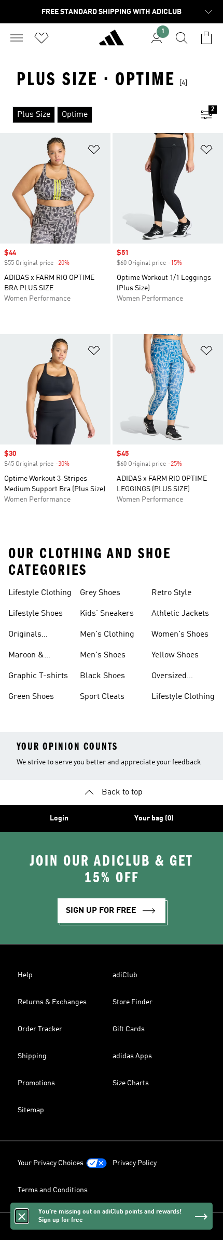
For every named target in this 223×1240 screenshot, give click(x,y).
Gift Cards (129, 1029)
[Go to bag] (206, 37)
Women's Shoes (179, 634)
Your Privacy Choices (50, 1163)
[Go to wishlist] (41, 37)
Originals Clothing (24, 635)
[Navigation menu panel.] (16, 37)
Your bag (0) (154, 818)
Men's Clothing (107, 634)
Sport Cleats (102, 697)
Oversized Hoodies (169, 677)
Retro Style (171, 593)
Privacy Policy (135, 1163)
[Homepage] (111, 42)
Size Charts (131, 1083)
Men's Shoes (103, 655)
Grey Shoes (100, 593)
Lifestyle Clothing (40, 593)
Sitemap (31, 1110)
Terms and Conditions (53, 1190)
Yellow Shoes (175, 655)
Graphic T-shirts (38, 676)
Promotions (36, 1083)
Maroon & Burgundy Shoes (38, 656)
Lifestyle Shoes (35, 614)
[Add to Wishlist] (94, 151)
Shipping (32, 1056)
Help (25, 975)
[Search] (181, 37)
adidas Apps (132, 1056)
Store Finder (132, 1002)
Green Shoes (31, 697)
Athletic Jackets (180, 614)
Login (59, 818)
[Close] (22, 1216)
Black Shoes (102, 676)
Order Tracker (40, 1029)
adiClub (125, 975)
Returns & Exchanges (52, 1002)
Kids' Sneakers (107, 614)
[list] (95, 114)
